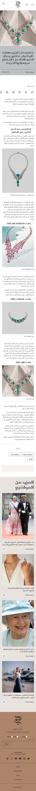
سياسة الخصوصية (18, 779)
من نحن (18, 775)
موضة (24, 736)
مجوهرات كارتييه (27, 454)
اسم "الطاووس (30, 143)
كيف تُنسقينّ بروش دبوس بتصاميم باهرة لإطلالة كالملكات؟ (18, 650)
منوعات (9, 736)
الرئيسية (18, 766)
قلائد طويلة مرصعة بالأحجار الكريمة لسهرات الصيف (21, 589)
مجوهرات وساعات (29, 72)
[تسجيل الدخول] (27, 5)
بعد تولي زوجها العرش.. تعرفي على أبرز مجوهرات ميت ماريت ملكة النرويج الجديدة (18, 543)
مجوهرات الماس (15, 454)
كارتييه (30, 459)
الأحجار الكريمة (18, 417)
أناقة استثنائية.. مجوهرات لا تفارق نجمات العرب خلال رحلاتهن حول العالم (18, 696)
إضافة (6, 744)
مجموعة (19, 202)
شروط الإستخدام (18, 771)
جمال (15, 736)
